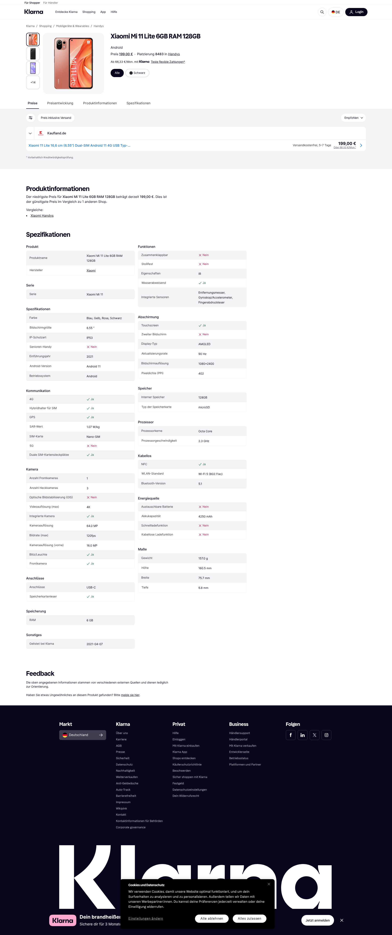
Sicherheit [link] (122, 758)
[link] (291, 735)
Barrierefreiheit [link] (126, 796)
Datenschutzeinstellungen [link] (190, 789)
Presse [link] (120, 752)
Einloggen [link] (179, 739)
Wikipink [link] (121, 808)
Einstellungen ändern (145, 919)
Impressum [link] (123, 802)
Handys (174, 54)
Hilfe (114, 12)
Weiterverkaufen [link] (127, 777)
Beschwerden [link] (181, 770)
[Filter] (30, 118)
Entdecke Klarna (66, 12)
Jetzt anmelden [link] (318, 920)
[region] (197, 904)
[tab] (32, 103)
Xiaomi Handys (42, 215)
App (103, 12)
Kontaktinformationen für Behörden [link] (139, 821)
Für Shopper (32, 2)
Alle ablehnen (211, 918)
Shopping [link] (45, 26)
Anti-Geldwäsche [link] (127, 783)
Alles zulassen (249, 918)
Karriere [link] (121, 739)
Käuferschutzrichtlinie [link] (187, 764)
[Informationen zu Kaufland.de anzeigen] (30, 133)
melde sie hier (130, 695)
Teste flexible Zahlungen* (168, 61)
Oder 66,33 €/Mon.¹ (345, 147)
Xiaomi (91, 270)
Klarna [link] (30, 26)
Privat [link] (179, 724)
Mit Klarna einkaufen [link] (186, 746)
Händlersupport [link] (239, 733)
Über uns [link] (122, 733)
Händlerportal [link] (238, 739)
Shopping (89, 12)
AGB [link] (119, 746)
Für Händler (50, 2)
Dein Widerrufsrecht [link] (186, 796)
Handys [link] (99, 26)
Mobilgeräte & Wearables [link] (72, 26)
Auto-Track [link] (123, 789)
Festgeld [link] (178, 783)
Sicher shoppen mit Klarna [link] (190, 777)
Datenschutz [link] (124, 764)
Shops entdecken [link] (184, 758)
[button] (336, 12)
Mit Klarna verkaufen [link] (242, 746)
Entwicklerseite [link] (239, 752)
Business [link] (238, 724)
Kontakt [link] (121, 814)
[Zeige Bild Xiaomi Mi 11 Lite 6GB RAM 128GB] (33, 39)
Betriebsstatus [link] (238, 758)
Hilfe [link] (176, 733)
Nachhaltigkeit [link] (125, 770)
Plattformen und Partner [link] (245, 764)
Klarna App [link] (180, 752)
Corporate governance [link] (131, 827)
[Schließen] (268, 884)
